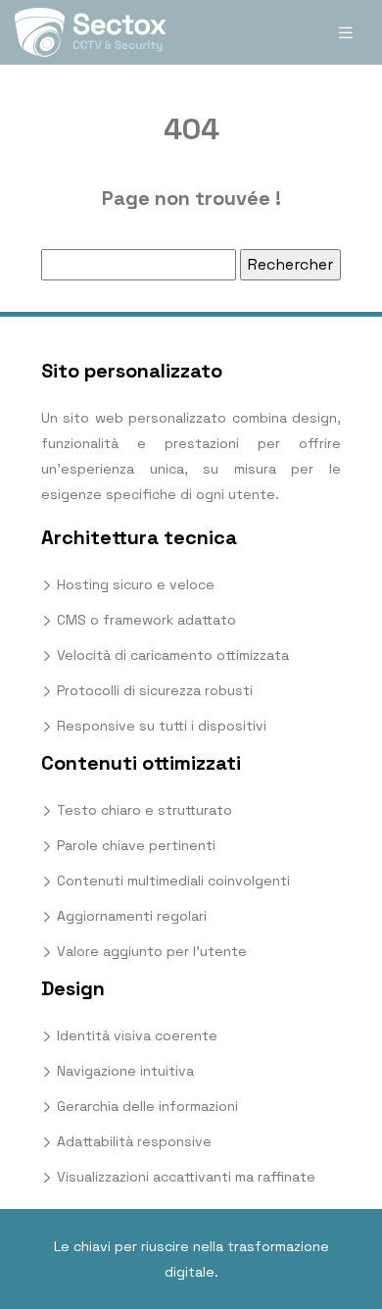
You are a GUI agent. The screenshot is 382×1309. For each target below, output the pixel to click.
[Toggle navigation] (345, 33)
